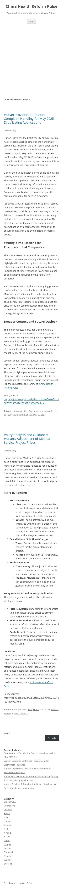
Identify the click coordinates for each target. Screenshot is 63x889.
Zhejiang (8, 863)
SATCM (7, 848)
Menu (31, 21)
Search (7, 733)
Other (7, 840)
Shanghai (8, 852)
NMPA (7, 836)
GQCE (27, 414)
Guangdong (9, 805)
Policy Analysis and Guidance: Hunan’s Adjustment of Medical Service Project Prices (27, 439)
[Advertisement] (31, 56)
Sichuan (7, 856)
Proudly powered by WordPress (18, 883)
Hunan (36, 411)
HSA (30, 411)
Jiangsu (7, 825)
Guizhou (8, 809)
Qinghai (7, 844)
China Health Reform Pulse (31, 6)
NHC (6, 828)
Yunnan (7, 859)
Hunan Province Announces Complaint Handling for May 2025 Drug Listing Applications (29, 118)
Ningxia (7, 832)
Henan (7, 813)
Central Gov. (10, 801)
